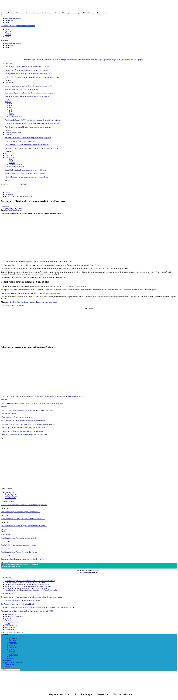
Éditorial (12, 651)
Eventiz (7, 624)
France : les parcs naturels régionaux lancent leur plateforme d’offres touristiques (27, 410)
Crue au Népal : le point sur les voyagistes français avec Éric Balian (27, 66)
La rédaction (9, 20)
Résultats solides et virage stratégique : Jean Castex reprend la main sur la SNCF (27, 611)
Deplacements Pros (11, 625)
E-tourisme (8, 155)
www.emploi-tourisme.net (11, 566)
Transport (8, 102)
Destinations (9, 134)
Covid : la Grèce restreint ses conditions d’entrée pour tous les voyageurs (33, 302)
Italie (22, 305)
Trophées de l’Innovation (13, 18)
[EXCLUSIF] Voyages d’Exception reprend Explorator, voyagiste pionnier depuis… (32, 77)
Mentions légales (10, 614)
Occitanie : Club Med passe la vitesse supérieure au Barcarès (20, 600)
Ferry (11, 109)
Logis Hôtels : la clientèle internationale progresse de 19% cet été (26, 170)
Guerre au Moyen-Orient (13, 132)
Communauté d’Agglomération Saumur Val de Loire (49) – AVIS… (23, 559)
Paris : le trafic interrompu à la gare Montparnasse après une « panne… (28, 127)
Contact (7, 666)
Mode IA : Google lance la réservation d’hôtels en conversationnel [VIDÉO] (30, 581)
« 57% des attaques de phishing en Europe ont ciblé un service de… (23, 519)
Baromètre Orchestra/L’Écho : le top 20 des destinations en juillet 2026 (28, 96)
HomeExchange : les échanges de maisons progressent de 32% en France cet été (31, 590)
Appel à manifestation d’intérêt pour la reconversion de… (19, 538)
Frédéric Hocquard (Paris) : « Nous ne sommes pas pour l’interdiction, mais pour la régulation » (32, 403)
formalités (18, 305)
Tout (10, 103)
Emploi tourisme (10, 629)
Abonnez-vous (10, 664)
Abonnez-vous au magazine (26, 26)
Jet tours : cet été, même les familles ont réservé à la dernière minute (27, 70)
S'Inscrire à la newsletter (9, 26)
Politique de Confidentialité (14, 616)
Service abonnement (11, 622)
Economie (12, 640)
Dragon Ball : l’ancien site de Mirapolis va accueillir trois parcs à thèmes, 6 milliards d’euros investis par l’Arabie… (38, 607)
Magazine (8, 660)
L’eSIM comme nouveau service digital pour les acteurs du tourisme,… (24, 526)
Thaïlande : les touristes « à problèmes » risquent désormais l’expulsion (28, 138)
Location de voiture (15, 116)
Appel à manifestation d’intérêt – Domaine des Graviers (19, 552)
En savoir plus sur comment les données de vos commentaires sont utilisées (59, 396)
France (7, 153)
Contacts (8, 618)
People (11, 658)
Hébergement (9, 157)
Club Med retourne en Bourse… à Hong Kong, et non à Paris (25, 583)
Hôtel (11, 161)
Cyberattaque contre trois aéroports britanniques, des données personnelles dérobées (32, 123)
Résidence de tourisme (16, 166)
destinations (11, 305)
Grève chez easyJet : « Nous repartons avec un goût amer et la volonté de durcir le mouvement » (32, 597)
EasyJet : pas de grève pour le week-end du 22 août (17, 604)
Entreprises (12, 649)
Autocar (11, 115)
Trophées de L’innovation (13, 662)
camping (12, 163)
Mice (10, 656)
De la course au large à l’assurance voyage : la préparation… (20, 512)
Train (10, 111)
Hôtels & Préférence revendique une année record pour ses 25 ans (26, 177)
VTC (10, 105)
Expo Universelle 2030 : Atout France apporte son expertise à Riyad (27, 145)
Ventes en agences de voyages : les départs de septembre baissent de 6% (28, 86)
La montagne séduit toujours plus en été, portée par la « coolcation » (27, 584)
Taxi (10, 107)
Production (8, 63)
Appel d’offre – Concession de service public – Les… (18, 545)
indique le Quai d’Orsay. (91, 265)
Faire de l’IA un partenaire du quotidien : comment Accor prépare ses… (24, 505)
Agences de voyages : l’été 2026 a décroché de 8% (21, 89)
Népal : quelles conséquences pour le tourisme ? (20, 141)
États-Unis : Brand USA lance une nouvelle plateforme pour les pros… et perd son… (32, 148)
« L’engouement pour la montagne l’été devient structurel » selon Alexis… (29, 73)
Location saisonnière (15, 164)
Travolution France (11, 627)
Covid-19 (4, 305)
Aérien (11, 113)
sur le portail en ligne (52, 293)
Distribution (9, 82)
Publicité (8, 22)
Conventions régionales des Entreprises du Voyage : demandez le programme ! (30, 93)
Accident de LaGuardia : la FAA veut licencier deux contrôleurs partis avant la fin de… (33, 120)
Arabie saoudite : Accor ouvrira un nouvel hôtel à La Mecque (25, 173)
